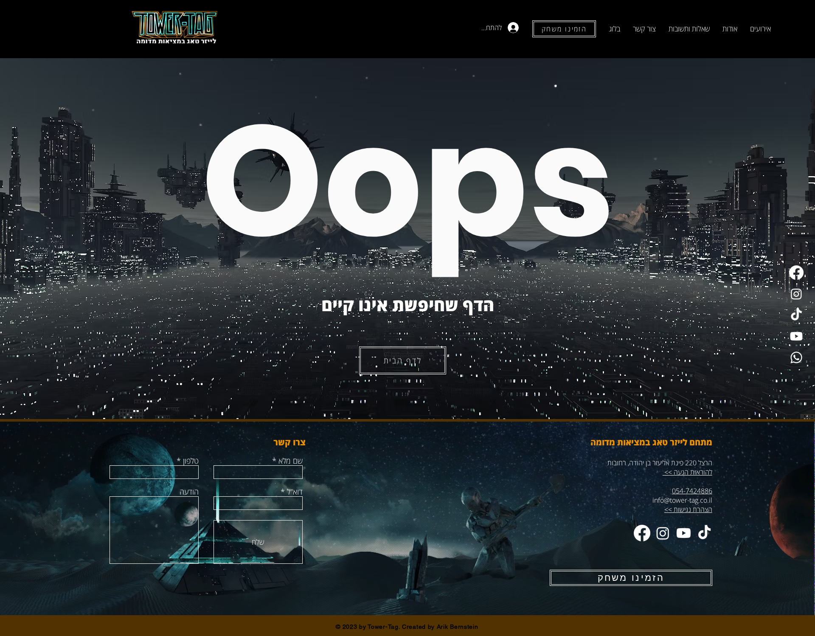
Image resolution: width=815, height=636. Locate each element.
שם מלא (290, 460)
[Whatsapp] (796, 357)
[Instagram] (796, 294)
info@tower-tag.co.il (682, 500)
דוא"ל (295, 491)
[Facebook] (796, 272)
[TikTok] (796, 315)
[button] (760, 28)
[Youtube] (796, 336)
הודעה (189, 491)
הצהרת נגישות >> (688, 509)
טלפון (191, 460)
